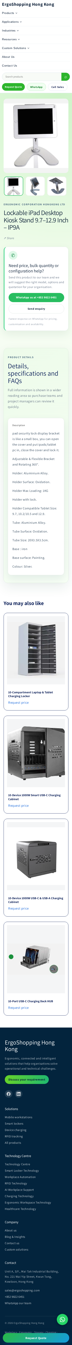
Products (8, 13)
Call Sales (57, 87)
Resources (9, 39)
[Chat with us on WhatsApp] (62, 1319)
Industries (9, 30)
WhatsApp (36, 87)
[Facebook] (8, 1094)
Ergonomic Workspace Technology (28, 1202)
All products (13, 1143)
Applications (10, 21)
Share (9, 238)
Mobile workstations (18, 1117)
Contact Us (9, 65)
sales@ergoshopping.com (22, 1290)
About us (11, 1230)
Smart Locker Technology (22, 1170)
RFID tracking (14, 1136)
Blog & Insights (15, 1237)
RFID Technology (16, 1183)
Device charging (16, 1130)
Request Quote (13, 86)
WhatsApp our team (18, 1303)
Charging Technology (19, 1196)
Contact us (12, 1243)
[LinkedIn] (18, 1094)
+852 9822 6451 (14, 1297)
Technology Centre (17, 1164)
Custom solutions (16, 1249)
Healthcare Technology (20, 1209)
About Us (8, 56)
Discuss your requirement (26, 1079)
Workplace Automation (20, 1177)
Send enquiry (36, 308)
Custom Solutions (14, 48)
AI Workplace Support (19, 1190)
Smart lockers (14, 1123)
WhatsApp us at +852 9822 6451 (36, 297)
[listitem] (13, 186)
